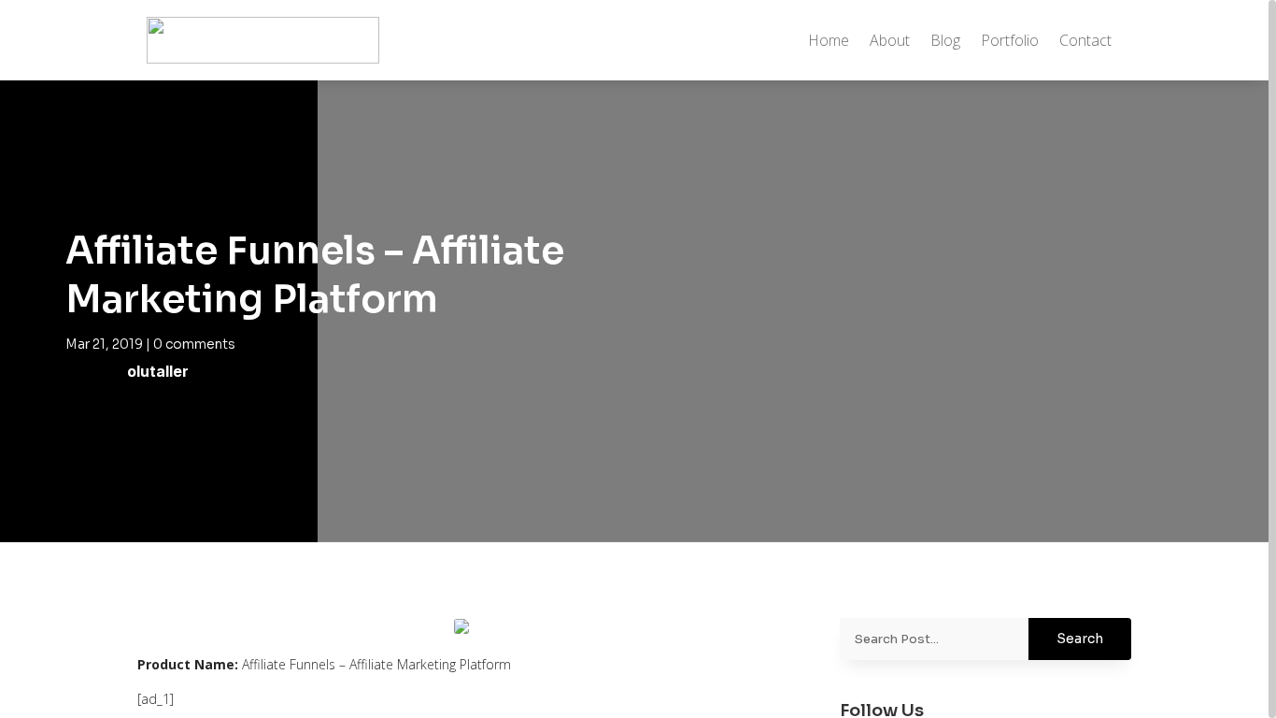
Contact (1085, 40)
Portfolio (1010, 40)
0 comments (194, 344)
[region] (638, 359)
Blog (945, 40)
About (890, 40)
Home (828, 40)
